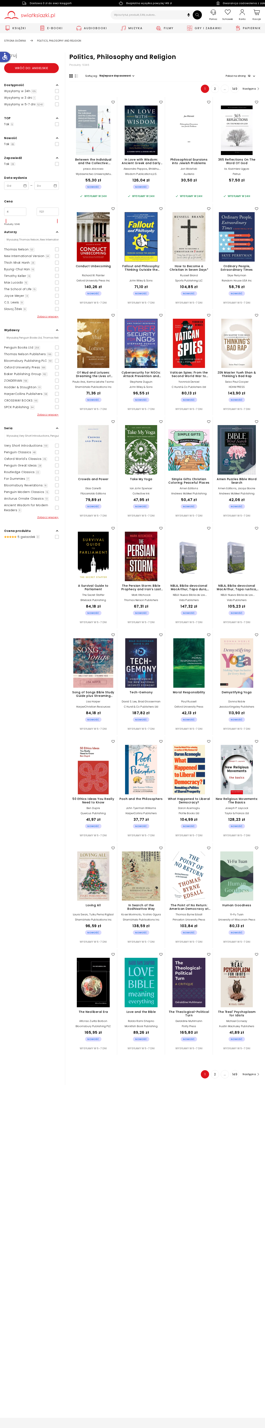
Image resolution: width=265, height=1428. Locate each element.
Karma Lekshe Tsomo (100, 381)
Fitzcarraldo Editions (93, 493)
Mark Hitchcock (141, 595)
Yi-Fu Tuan (237, 914)
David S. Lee (129, 701)
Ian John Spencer (141, 488)
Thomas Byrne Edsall (189, 914)
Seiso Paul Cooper (236, 381)
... (225, 89)
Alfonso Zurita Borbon (93, 1021)
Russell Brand (189, 275)
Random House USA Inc (237, 280)
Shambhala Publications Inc (93, 387)
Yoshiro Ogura (152, 914)
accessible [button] (5, 56)
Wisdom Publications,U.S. (141, 174)
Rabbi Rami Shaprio (141, 1021)
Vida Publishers (189, 600)
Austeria (189, 174)
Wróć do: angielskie (31, 68)
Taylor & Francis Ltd (237, 813)
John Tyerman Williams (141, 808)
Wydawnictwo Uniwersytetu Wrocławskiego (93, 175)
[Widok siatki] (71, 76)
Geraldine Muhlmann (189, 1021)
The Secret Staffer (93, 595)
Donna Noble (236, 701)
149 (234, 89)
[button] (189, 15)
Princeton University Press (189, 919)
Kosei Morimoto (131, 914)
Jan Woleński (189, 169)
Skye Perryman (236, 275)
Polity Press (189, 1026)
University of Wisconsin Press (236, 919)
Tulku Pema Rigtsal (101, 914)
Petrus (237, 174)
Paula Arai (78, 381)
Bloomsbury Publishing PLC (93, 1026)
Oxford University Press (189, 706)
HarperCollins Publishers (141, 813)
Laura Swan (80, 914)
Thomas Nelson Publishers (141, 600)
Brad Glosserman (149, 701)
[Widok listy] (76, 76)
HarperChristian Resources (93, 706)
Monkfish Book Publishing (141, 1026)
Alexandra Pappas (135, 169)
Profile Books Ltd (189, 813)
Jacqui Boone (246, 488)
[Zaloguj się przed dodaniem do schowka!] (113, 102)
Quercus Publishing (93, 813)
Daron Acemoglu (189, 808)
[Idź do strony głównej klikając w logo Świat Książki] (29, 15)
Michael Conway (236, 1021)
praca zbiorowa (93, 169)
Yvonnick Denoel (189, 381)
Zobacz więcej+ (48, 316)
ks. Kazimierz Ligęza (236, 169)
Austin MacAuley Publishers (236, 1026)
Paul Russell (188, 701)
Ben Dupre (93, 808)
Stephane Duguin (141, 381)
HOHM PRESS (237, 387)
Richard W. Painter (93, 275)
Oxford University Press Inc (93, 280)
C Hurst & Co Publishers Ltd (189, 387)
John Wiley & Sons (141, 280)
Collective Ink (141, 493)
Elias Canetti (93, 488)
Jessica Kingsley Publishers (236, 706)
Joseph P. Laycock (236, 808)
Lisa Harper (93, 701)
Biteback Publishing (93, 600)
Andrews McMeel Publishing (189, 493)
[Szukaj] (197, 14)
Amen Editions (189, 488)
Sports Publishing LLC (189, 280)
